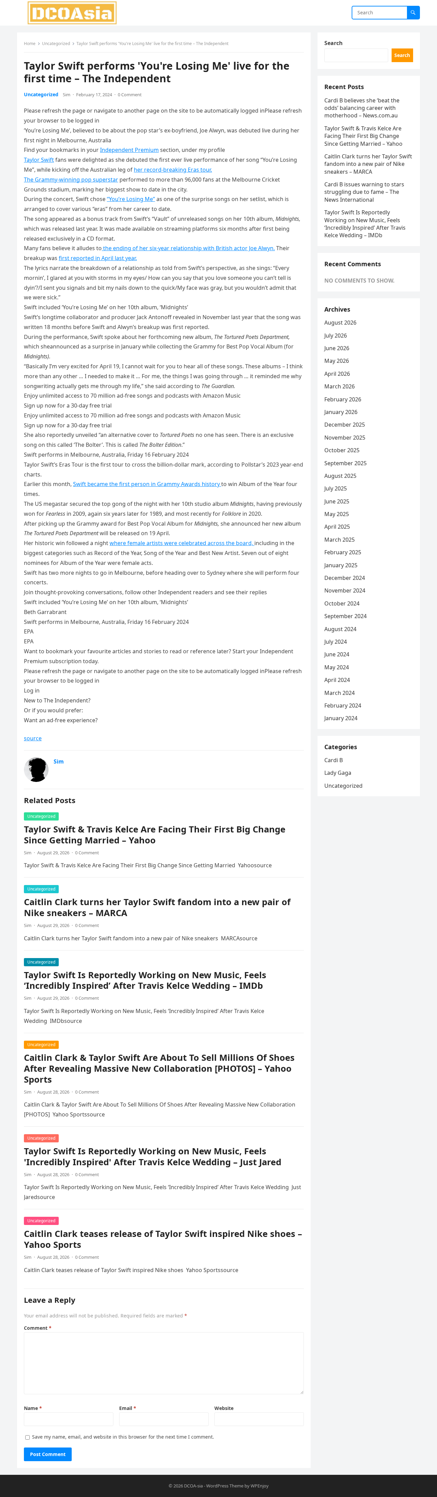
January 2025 (340, 565)
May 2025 (336, 514)
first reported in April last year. (98, 258)
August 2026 (340, 322)
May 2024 (336, 667)
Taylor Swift (39, 159)
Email (127, 1408)
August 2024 (340, 629)
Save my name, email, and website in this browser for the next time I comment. (123, 1437)
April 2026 (337, 373)
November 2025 (344, 437)
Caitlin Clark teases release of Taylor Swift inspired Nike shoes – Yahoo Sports (163, 1239)
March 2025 (339, 539)
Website (224, 1408)
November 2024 (344, 590)
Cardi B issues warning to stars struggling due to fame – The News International (364, 192)
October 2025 (342, 450)
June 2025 (336, 501)
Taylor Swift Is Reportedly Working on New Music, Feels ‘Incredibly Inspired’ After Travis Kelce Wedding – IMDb (145, 980)
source (33, 738)
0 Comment (130, 94)
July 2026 (335, 335)
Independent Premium (129, 150)
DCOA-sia (193, 1486)
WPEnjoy (260, 1486)
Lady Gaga (337, 772)
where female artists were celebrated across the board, (182, 543)
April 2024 (337, 680)
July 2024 (335, 641)
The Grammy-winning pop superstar (71, 179)
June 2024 (336, 654)
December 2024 (344, 578)
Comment (38, 1328)
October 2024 (342, 603)
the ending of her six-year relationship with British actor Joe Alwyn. (188, 248)
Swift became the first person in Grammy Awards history (147, 484)
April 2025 (337, 526)
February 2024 (342, 705)
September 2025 (345, 463)
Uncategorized (56, 43)
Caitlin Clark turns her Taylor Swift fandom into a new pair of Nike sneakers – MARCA (157, 907)
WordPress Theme (224, 1486)
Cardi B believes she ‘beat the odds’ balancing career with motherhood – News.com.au (361, 108)
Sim (66, 94)
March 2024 (339, 693)
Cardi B (333, 760)
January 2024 (340, 718)
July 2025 (335, 488)
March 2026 (339, 386)
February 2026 (342, 399)
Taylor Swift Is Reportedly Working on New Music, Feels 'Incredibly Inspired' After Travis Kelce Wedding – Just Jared (152, 1156)
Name (33, 1408)
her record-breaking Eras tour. (173, 169)
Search (333, 43)
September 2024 (345, 616)
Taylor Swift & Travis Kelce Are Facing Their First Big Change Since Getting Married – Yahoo (154, 834)
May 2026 (336, 361)
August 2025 (340, 476)
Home (30, 43)
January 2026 (340, 412)
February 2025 (342, 552)
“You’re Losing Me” (131, 199)
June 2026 (336, 348)
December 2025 (344, 424)
